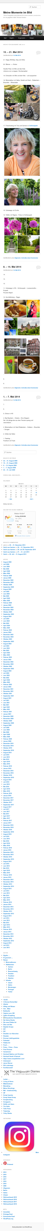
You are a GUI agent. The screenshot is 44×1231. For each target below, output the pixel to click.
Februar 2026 (7, 576)
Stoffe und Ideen (8, 1104)
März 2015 (6, 873)
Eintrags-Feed (7, 1214)
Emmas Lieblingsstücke (11, 1038)
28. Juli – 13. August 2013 (17, 554)
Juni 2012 (6, 947)
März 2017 (6, 818)
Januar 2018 (7, 796)
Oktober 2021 (7, 693)
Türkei (10, 992)
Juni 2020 (6, 730)
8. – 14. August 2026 (10, 465)
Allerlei (5, 1004)
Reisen (32, 38)
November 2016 (8, 827)
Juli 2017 (6, 809)
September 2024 (8, 614)
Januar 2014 (7, 904)
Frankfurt (11, 976)
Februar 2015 (7, 875)
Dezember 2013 (8, 907)
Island (10, 983)
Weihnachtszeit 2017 (10, 1202)
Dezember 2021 (8, 689)
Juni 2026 (6, 566)
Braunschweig (13, 971)
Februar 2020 (7, 739)
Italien (10, 985)
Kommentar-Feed (9, 1216)
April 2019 (6, 761)
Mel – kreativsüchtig (10, 1090)
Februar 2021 (7, 712)
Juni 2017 (6, 811)
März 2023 (6, 655)
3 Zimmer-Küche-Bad (10, 1002)
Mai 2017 (6, 814)
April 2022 (6, 680)
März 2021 (6, 709)
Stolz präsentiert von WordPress (22, 1227)
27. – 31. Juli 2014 (23, 552)
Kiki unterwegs (8, 1065)
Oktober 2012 (7, 938)
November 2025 (8, 582)
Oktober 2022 (7, 666)
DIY (4, 1029)
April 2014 (6, 898)
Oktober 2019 (7, 748)
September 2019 (8, 750)
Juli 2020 (6, 727)
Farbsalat (6, 1040)
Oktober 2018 (7, 775)
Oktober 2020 (7, 721)
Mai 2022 (6, 678)
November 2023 (8, 637)
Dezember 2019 (8, 743)
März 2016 (6, 845)
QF (4, 1093)
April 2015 (6, 870)
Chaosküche (17, 1018)
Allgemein (17, 258)
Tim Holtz (6, 1106)
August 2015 (7, 861)
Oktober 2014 (7, 884)
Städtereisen (10, 964)
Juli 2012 (6, 945)
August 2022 (7, 671)
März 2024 (6, 628)
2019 (4, 1183)
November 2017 (8, 800)
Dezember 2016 (8, 825)
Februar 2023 (7, 657)
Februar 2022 (7, 684)
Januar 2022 (7, 687)
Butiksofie (6, 1011)
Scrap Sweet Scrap (9, 1097)
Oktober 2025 (7, 585)
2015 (4, 1174)
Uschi (5, 554)
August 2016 (7, 834)
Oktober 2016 (7, 830)
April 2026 (6, 571)
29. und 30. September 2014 (27, 549)
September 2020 (8, 723)
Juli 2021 (6, 700)
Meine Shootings (9, 1088)
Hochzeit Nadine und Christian (13, 1054)
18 (36, 492)
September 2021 (8, 696)
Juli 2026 (6, 564)
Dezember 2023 (8, 634)
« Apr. (10, 499)
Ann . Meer (6, 1009)
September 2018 (8, 777)
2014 (4, 1172)
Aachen (10, 967)
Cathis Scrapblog (9, 1015)
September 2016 (8, 832)
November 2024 (8, 610)
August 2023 (7, 644)
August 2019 (7, 752)
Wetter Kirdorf (19, 513)
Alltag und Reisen (9, 1006)
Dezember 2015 (8, 852)
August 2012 (7, 943)
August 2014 (7, 888)
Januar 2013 (7, 932)
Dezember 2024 (8, 607)
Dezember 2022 (8, 662)
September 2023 (8, 641)
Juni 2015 (6, 866)
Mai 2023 (6, 650)
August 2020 (7, 725)
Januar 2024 (7, 632)
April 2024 (6, 625)
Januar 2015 (7, 877)
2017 (4, 1179)
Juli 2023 (6, 646)
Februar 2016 (7, 848)
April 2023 (6, 653)
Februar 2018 (7, 793)
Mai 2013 (6, 923)
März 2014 (6, 900)
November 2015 (8, 854)
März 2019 (6, 764)
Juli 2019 (6, 755)
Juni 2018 (6, 784)
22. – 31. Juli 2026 (9, 470)
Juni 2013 (6, 920)
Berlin (10, 969)
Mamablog (6, 1086)
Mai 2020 (6, 732)
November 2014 (8, 882)
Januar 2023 (7, 659)
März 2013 (6, 927)
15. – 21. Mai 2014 (13, 52)
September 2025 (8, 587)
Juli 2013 (6, 918)
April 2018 (6, 789)
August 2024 (7, 616)
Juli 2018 (6, 782)
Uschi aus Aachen (9, 547)
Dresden (11, 973)
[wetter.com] (9, 536)
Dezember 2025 (8, 580)
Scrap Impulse (8, 1095)
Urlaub (5, 1195)
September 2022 (8, 669)
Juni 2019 (6, 757)
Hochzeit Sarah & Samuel (11, 1056)
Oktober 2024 (7, 612)
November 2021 (8, 691)
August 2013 (7, 916)
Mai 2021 (6, 705)
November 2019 (8, 746)
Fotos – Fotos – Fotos (10, 1047)
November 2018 (8, 773)
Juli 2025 (6, 591)
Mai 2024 (6, 623)
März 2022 (6, 682)
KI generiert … (22, 38)
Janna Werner (7, 1063)
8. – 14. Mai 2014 (12, 266)
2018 (4, 1181)
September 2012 (8, 941)
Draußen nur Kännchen (11, 1034)
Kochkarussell (8, 1068)
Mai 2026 (6, 569)
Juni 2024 (6, 621)
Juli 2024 (6, 619)
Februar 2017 (7, 820)
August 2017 (7, 807)
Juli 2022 (6, 673)
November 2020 (8, 718)
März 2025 (6, 600)
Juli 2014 (6, 891)
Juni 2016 (6, 839)
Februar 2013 (7, 929)
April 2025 (6, 598)
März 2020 (6, 737)
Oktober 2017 (7, 802)
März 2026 (6, 573)
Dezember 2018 (8, 771)
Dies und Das (7, 1024)
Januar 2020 (7, 741)
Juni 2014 (6, 893)
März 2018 (6, 791)
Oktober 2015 (7, 857)
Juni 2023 (6, 648)
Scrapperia (6, 1102)
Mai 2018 (6, 786)
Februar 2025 (7, 603)
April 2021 (6, 707)
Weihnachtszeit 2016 (10, 1199)
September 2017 (8, 805)
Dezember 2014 (8, 879)
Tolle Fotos (7, 1109)
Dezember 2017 (8, 798)
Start (5, 38)
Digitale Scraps (8, 1027)
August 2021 (7, 698)
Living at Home (8, 1081)
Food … (6, 1045)
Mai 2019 (6, 759)
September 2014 (8, 886)
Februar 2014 (7, 902)
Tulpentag (6, 1111)
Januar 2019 (7, 768)
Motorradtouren (11, 962)
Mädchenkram (8, 1084)
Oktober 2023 (7, 639)
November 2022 (8, 664)
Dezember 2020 (8, 716)
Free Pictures (7, 1049)
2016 (4, 1177)
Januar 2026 (7, 578)
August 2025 (7, 589)
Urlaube (8, 980)
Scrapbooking (8, 1100)
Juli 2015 (6, 864)
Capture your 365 (9, 1013)
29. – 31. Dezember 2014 (17, 545)
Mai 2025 (6, 596)
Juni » (32, 499)
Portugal (11, 989)
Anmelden (6, 1212)
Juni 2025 (6, 594)
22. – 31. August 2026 (10, 461)
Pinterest (10, 1164)
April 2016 (6, 843)
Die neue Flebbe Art (9, 1022)
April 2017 (6, 816)
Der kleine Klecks (9, 1020)
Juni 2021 (6, 703)
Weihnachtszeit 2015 (10, 1197)
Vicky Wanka (7, 1113)
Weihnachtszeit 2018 (10, 1204)
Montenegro (12, 987)
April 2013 (6, 925)
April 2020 (6, 734)
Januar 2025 (7, 605)
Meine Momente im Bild (17, 12)
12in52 (5, 1000)
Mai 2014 (6, 895)
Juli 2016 (6, 836)
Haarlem (11, 978)
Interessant (7, 1061)
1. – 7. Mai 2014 (11, 396)
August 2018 (7, 780)
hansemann (7, 1052)
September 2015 (8, 859)
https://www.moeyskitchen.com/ (13, 1059)
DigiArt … (12, 38)
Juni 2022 (6, 675)
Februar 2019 (7, 766)
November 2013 (8, 909)
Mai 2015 (6, 868)
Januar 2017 (7, 823)
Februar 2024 (7, 630)
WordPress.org (8, 1219)
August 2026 (7, 562)
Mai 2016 (6, 841)
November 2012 (8, 936)
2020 (4, 1186)
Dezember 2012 (8, 934)
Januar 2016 (7, 850)
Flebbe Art (6, 1043)
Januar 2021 (7, 714)
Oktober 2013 (7, 911)
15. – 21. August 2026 (10, 463)
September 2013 (8, 913)
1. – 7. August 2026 (9, 468)
